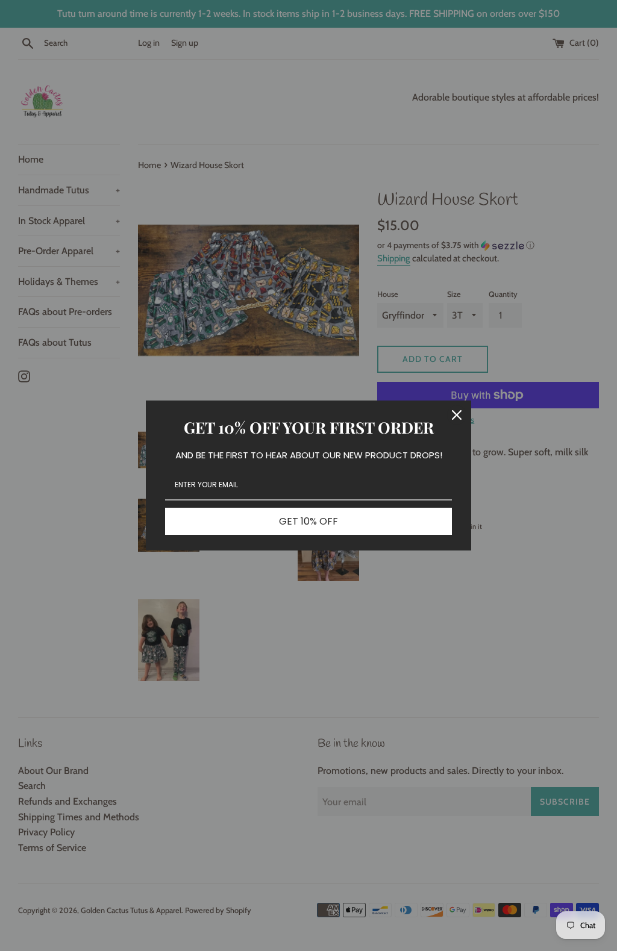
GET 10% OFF (308, 521)
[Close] (456, 415)
